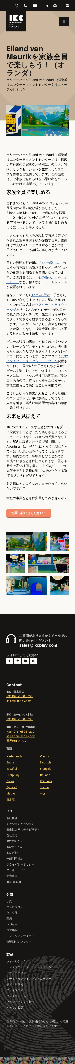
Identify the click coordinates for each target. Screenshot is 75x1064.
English (11, 762)
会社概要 (12, 818)
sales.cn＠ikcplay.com (20, 736)
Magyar (11, 793)
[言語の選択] (67, 5)
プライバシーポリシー (20, 864)
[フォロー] (9, 661)
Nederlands (14, 756)
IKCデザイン (14, 841)
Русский (11, 787)
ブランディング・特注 (20, 1001)
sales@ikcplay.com (38, 645)
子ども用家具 (14, 984)
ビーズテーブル (16, 972)
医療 (9, 918)
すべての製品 (14, 1007)
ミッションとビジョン (20, 823)
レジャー (12, 924)
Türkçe (44, 787)
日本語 (11, 800)
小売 (9, 901)
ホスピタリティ (16, 906)
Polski (10, 781)
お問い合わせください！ (28, 513)
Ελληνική (12, 775)
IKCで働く (12, 852)
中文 (43, 793)
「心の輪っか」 (46, 277)
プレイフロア (14, 990)
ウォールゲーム (16, 961)
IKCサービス (14, 846)
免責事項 (12, 875)
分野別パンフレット (19, 941)
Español (11, 769)
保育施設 (12, 930)
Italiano (45, 775)
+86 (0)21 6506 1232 (25, 5)
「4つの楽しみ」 (50, 263)
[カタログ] (55, 5)
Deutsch (45, 762)
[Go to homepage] (16, 21)
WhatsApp (16, 5)
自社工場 (12, 835)
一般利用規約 (14, 858)
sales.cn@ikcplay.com (35, 5)
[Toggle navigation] (64, 21)
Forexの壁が (41, 295)
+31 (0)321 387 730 (19, 696)
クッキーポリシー (17, 870)
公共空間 (12, 912)
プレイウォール (16, 996)
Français (45, 769)
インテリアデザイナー (20, 935)
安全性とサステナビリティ (23, 829)
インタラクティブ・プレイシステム (28, 967)
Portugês (46, 781)
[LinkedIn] (46, 5)
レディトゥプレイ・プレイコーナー (28, 978)
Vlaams (45, 756)
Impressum (13, 881)
